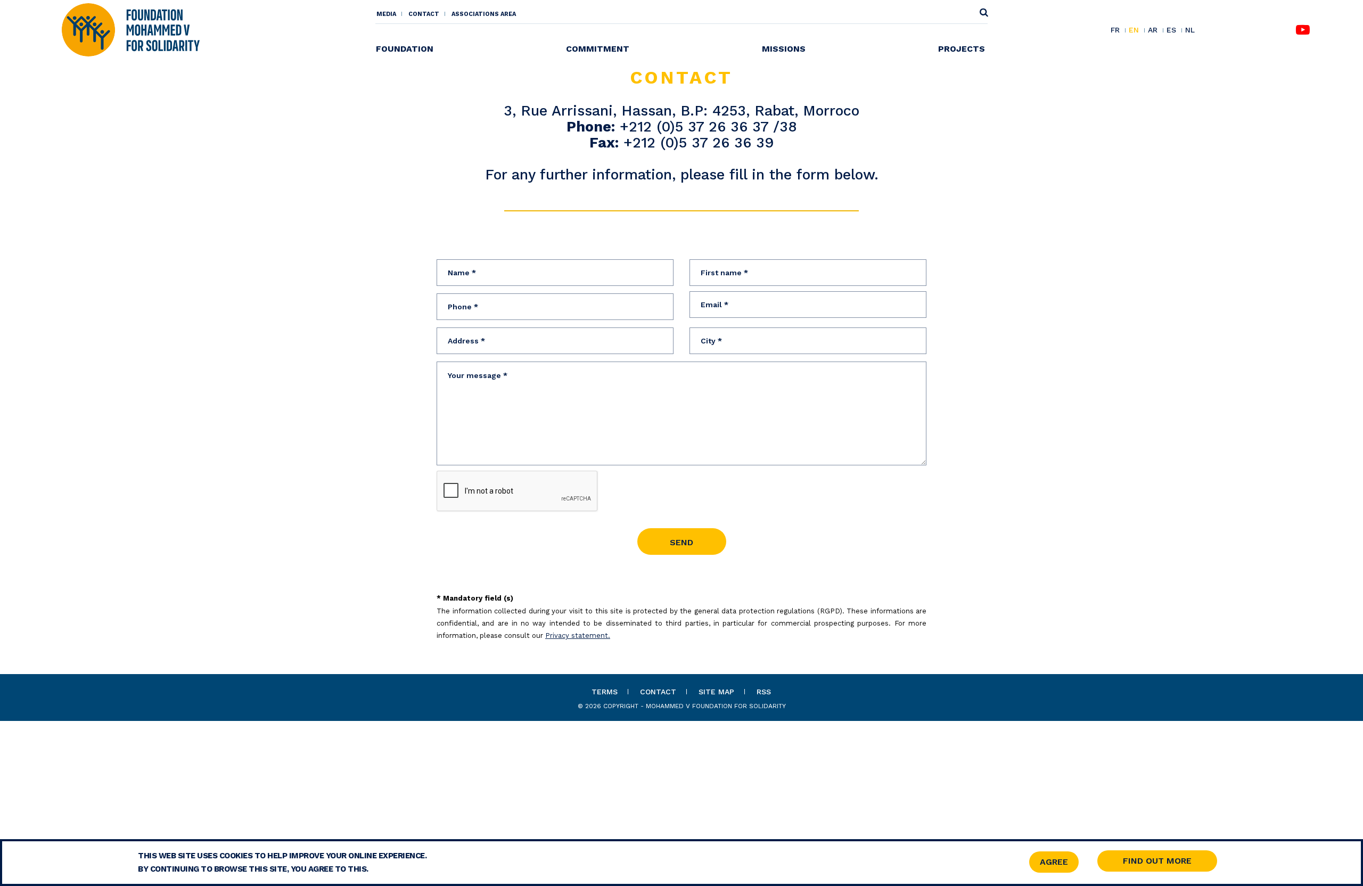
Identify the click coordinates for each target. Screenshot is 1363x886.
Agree (1054, 862)
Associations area (483, 14)
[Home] (130, 29)
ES (1171, 30)
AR (1152, 30)
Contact (423, 14)
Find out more (1157, 861)
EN (1134, 30)
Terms (605, 691)
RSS (764, 691)
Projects (961, 49)
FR (1115, 30)
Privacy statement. (577, 635)
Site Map (716, 691)
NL (1190, 30)
